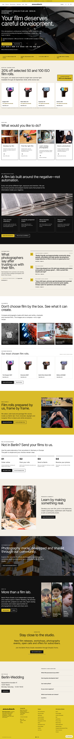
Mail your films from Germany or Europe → (9, 49)
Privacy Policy (58, 720)
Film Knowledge (41, 718)
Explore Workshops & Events (48, 517)
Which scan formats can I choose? (50, 694)
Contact (39, 728)
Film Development (41, 711)
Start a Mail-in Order (7, 470)
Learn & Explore (41, 717)
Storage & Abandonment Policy (61, 728)
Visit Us (13, 610)
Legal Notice (58, 718)
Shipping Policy (59, 726)
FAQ (56, 717)
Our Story (40, 730)
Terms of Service (59, 730)
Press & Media (40, 726)
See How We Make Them (20, 422)
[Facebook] (36, 737)
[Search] (66, 4)
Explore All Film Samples (7, 382)
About (39, 722)
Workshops (40, 715)
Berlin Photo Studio (8, 737)
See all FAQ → (43, 697)
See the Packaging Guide (19, 470)
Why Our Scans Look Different (23, 235)
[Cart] (71, 4)
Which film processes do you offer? (50, 672)
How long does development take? (50, 678)
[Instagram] (38, 737)
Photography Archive (42, 720)
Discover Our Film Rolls (7, 422)
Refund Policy (58, 722)
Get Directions (5, 691)
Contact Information (59, 715)
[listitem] (26, 4)
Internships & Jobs (41, 724)
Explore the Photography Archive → (10, 565)
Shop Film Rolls (17, 43)
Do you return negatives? (47, 689)
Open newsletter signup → (37, 651)
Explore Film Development (8, 235)
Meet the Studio (6, 610)
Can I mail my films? (46, 683)
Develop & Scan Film (7, 43)
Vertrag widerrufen (59, 724)
